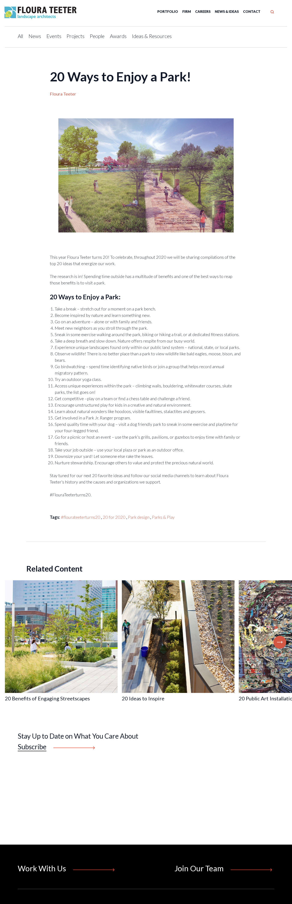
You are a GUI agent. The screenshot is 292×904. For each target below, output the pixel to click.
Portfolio (167, 11)
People (97, 36)
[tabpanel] (178, 642)
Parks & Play (163, 517)
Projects (75, 36)
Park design (138, 517)
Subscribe (32, 746)
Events (53, 36)
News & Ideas (227, 11)
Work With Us (42, 868)
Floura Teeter (63, 93)
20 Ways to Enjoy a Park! (120, 76)
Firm (186, 11)
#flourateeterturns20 (80, 517)
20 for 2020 (114, 517)
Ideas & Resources (152, 36)
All (20, 36)
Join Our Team (199, 868)
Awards (118, 36)
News (34, 36)
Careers (203, 11)
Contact (251, 11)
